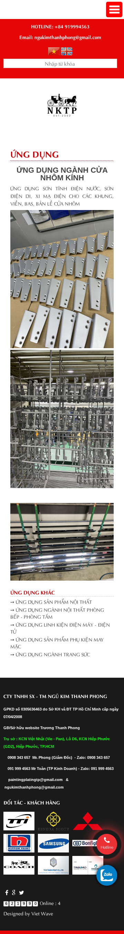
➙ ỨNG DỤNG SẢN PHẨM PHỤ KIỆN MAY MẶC (57, 643)
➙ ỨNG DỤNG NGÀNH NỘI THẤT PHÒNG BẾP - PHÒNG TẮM (57, 613)
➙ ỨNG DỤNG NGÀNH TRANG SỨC (50, 654)
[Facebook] (6, 892)
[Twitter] (20, 892)
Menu (114, 9)
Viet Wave (42, 913)
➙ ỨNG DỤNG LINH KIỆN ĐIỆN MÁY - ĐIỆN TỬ (60, 628)
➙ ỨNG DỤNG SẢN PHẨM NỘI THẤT (51, 601)
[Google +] (13, 892)
